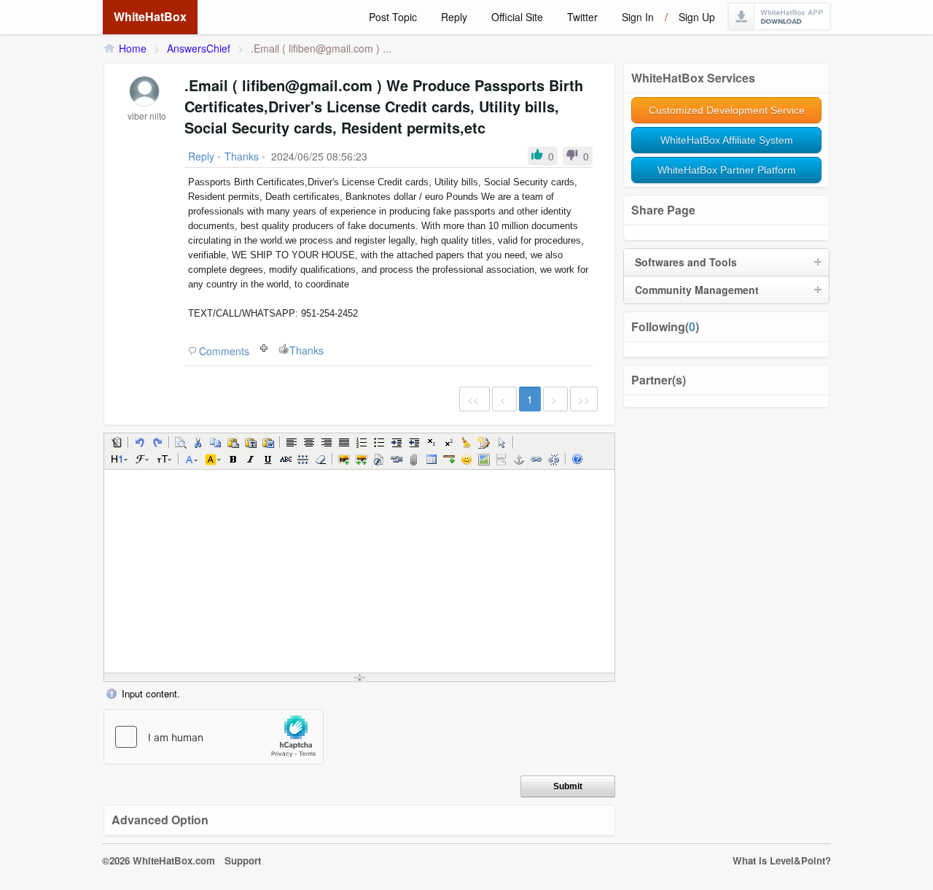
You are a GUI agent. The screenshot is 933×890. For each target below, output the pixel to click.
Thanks (306, 350)
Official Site (517, 16)
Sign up (697, 16)
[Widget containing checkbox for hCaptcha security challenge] (214, 737)
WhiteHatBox (150, 16)
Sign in (638, 16)
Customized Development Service (727, 110)
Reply (454, 16)
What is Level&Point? (782, 860)
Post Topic (393, 16)
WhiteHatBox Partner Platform (726, 170)
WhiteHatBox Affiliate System (726, 140)
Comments (224, 351)
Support (243, 860)
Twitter (582, 16)
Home (133, 48)
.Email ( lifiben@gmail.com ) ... (321, 48)
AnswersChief (198, 48)
